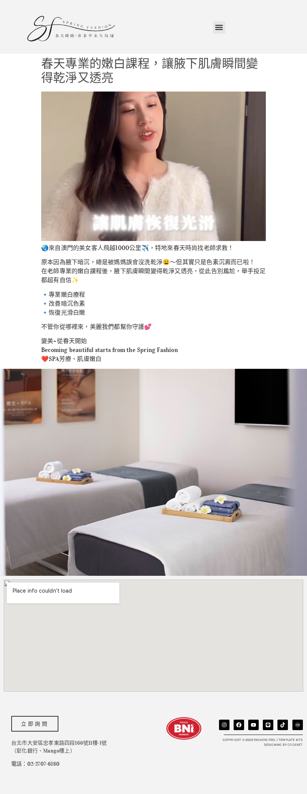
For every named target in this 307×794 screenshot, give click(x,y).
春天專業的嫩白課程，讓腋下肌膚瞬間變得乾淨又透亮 (149, 70)
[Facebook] (239, 725)
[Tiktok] (282, 725)
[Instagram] (224, 725)
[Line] (268, 725)
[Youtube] (253, 725)
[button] (219, 27)
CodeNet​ (295, 745)
